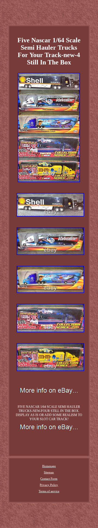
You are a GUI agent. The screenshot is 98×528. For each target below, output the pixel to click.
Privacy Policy (49, 485)
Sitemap (49, 472)
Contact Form (48, 478)
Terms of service (49, 491)
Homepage (49, 466)
